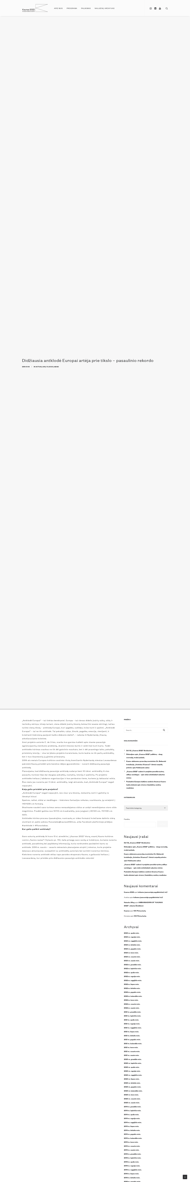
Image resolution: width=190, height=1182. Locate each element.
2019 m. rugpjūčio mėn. (133, 1122)
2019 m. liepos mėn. (131, 1126)
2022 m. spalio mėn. (131, 972)
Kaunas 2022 (129, 892)
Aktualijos (41, 366)
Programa (72, 8)
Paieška (127, 819)
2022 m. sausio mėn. (131, 1007)
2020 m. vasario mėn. (132, 1098)
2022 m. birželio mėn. (132, 988)
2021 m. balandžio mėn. (133, 1043)
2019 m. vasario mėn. (132, 1146)
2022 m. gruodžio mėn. (132, 964)
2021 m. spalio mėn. (131, 1019)
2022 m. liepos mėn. (131, 984)
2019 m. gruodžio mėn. (132, 1106)
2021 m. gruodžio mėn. (132, 1011)
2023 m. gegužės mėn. (132, 948)
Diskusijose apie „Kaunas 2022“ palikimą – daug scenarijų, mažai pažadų (144, 756)
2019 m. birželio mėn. (132, 1130)
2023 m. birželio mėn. (132, 944)
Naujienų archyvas (105, 8)
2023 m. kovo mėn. (131, 952)
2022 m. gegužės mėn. (132, 992)
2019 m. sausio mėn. (131, 1149)
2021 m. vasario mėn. (132, 1051)
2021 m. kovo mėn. (131, 1047)
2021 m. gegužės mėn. (132, 1039)
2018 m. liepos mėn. (131, 1173)
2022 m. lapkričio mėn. (132, 968)
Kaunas (127, 910)
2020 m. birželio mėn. (132, 1082)
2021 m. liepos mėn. (131, 1031)
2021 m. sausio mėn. (131, 1055)
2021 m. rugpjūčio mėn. (133, 1027)
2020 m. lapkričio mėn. (133, 1063)
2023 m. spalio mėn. (131, 933)
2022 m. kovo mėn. (131, 1000)
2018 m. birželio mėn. (132, 1177)
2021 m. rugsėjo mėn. (132, 1023)
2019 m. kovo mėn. (131, 1142)
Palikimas (86, 8)
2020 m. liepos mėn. (131, 1078)
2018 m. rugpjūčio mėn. (133, 1169)
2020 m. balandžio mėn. (133, 1090)
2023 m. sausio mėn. (132, 960)
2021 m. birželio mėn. (132, 1035)
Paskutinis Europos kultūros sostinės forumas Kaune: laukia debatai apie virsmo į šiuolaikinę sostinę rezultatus (146, 784)
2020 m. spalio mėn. (131, 1067)
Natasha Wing (129, 902)
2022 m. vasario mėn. (132, 1004)
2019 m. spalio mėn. (131, 1114)
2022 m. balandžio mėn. (133, 996)
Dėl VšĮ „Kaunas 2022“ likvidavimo (139, 750)
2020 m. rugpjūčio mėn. (133, 1075)
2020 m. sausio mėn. (132, 1102)
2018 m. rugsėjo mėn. (132, 1165)
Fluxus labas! (53, 366)
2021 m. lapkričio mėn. (132, 1015)
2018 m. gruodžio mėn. (132, 1154)
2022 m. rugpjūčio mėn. (133, 980)
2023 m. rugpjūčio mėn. (133, 940)
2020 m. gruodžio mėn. (133, 1059)
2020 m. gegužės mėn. (132, 1086)
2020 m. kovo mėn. (131, 1094)
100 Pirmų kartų (140, 910)
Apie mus (58, 8)
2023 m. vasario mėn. (132, 956)
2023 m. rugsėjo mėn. (132, 936)
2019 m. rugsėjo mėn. (132, 1118)
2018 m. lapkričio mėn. (132, 1157)
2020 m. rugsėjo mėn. (132, 1071)
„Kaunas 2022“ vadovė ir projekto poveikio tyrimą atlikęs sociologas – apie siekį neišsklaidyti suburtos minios (145, 774)
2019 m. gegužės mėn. (132, 1134)
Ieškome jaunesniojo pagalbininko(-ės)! (152, 892)
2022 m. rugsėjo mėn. (132, 976)
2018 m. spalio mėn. (131, 1161)
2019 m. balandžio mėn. (133, 1138)
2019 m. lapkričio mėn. (132, 1110)
